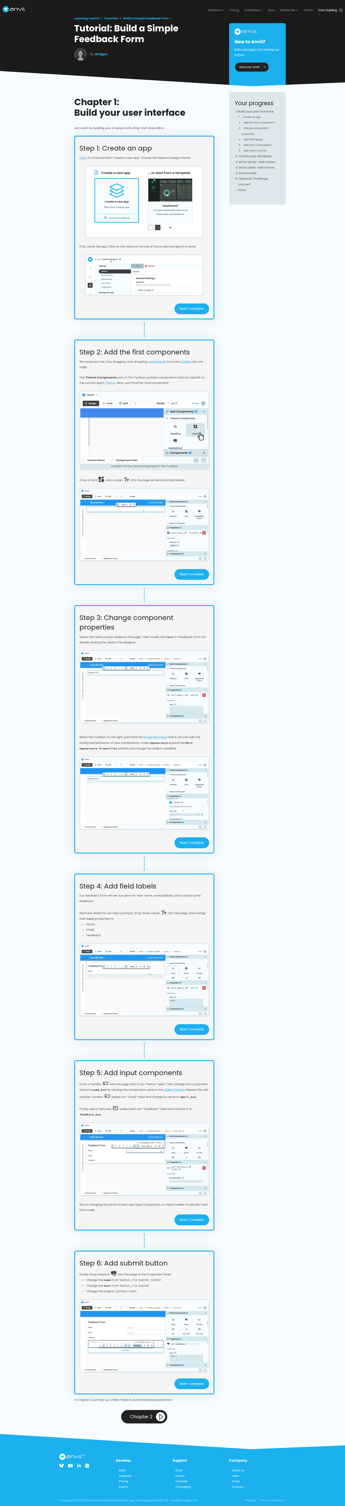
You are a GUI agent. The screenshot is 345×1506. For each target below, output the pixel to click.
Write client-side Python (257, 167)
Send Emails (247, 173)
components (157, 362)
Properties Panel (155, 737)
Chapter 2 (141, 1417)
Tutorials (111, 18)
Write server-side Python (257, 162)
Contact (238, 1487)
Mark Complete (192, 309)
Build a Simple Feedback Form (146, 18)
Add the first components (259, 122)
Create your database (255, 156)
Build (122, 1470)
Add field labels (253, 139)
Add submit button (255, 150)
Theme (110, 383)
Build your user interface (256, 111)
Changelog (183, 1487)
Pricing (234, 10)
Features (125, 1476)
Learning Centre (86, 18)
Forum (308, 10)
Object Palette (174, 1090)
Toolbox (185, 362)
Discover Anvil (249, 67)
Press (236, 1481)
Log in (83, 158)
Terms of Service (272, 1500)
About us (238, 1470)
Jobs (235, 1476)
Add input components (258, 145)
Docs (271, 10)
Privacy (250, 1500)
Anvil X (123, 1487)
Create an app (252, 117)
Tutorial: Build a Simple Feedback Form (126, 33)
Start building (328, 10)
